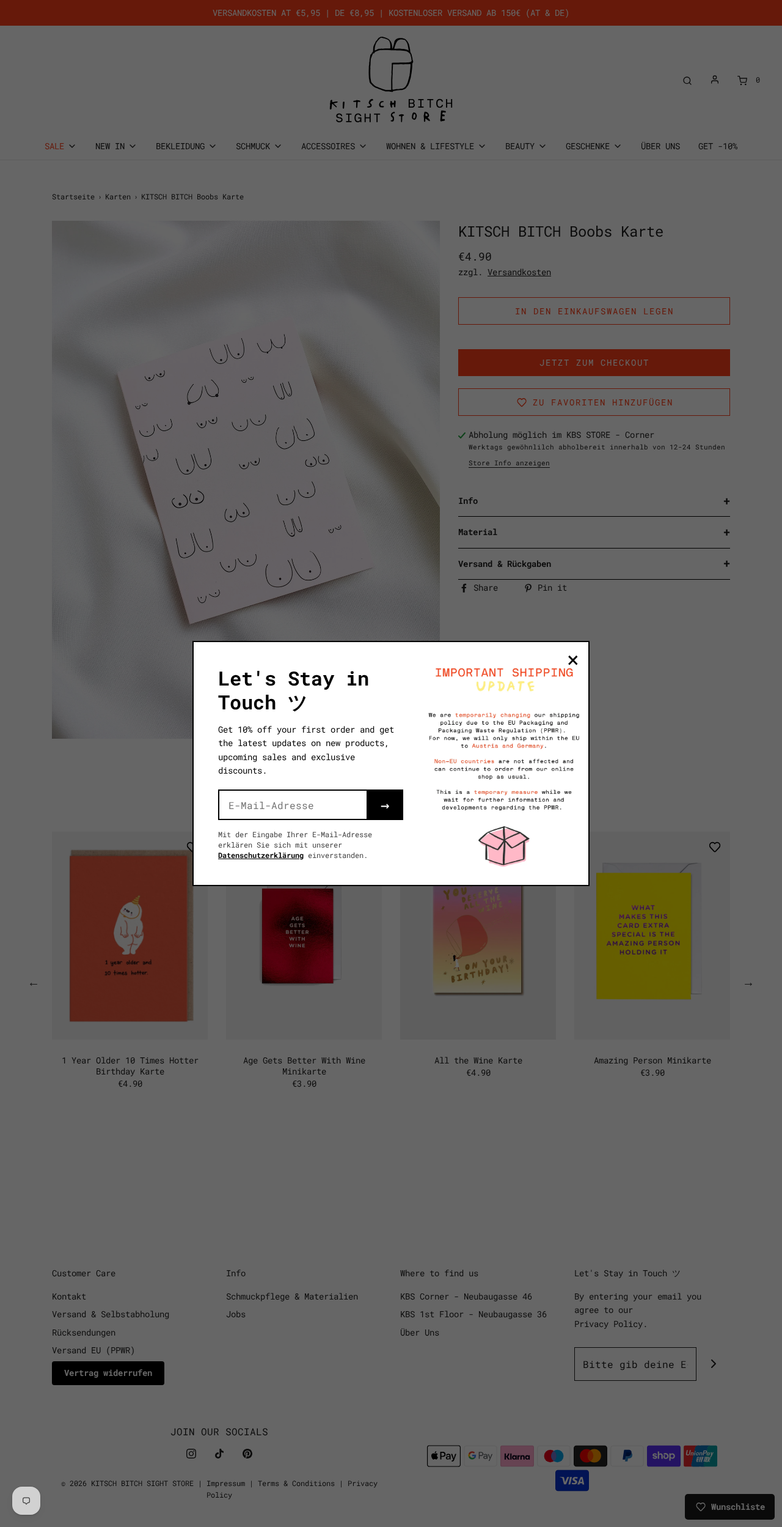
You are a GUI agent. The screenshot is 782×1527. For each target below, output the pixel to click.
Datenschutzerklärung (261, 855)
